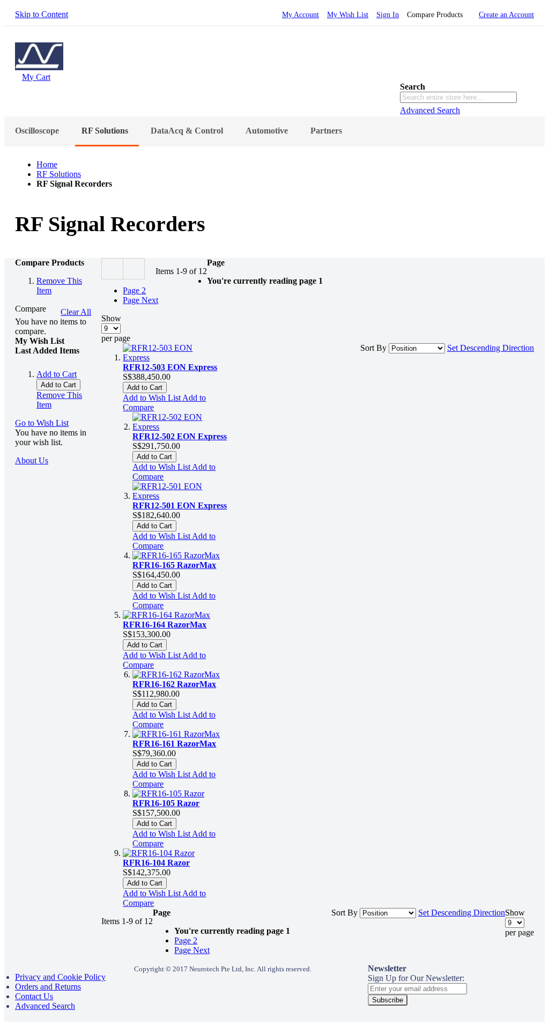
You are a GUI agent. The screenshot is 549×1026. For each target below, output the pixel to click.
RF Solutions (58, 174)
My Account (300, 15)
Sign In (387, 15)
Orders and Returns (48, 986)
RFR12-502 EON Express (179, 436)
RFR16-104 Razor (156, 862)
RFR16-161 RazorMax (174, 743)
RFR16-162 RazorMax (174, 684)
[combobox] (458, 97)
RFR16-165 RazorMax (174, 565)
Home (46, 164)
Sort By (373, 347)
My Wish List (347, 15)
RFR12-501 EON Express (179, 505)
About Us (31, 460)
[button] (152, 397)
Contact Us (34, 996)
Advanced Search (430, 110)
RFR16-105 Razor (165, 803)
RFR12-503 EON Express (170, 367)
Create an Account (506, 15)
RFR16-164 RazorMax (164, 624)
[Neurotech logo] (39, 67)
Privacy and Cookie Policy (60, 976)
